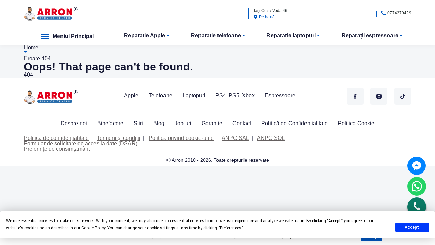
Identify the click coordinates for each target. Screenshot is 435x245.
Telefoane (160, 95)
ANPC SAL (235, 138)
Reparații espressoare (370, 35)
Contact (241, 123)
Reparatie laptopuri (291, 35)
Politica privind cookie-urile (181, 138)
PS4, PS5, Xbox (235, 95)
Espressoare (280, 95)
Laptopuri (193, 95)
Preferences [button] (230, 228)
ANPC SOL (271, 138)
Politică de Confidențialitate (294, 123)
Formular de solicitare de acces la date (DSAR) (80, 143)
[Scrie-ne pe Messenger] (416, 166)
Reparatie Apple (144, 35)
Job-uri (183, 123)
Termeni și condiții (118, 138)
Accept (412, 227)
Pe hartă (267, 17)
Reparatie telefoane (216, 35)
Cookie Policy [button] (93, 228)
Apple (131, 95)
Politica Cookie (356, 123)
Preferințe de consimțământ (57, 149)
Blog (158, 123)
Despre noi (73, 123)
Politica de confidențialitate (56, 138)
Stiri (138, 123)
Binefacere (110, 123)
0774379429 (399, 13)
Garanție (212, 123)
